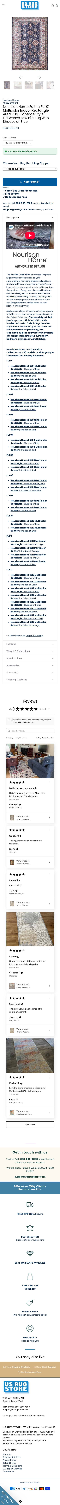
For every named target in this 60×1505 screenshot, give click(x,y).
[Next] (39, 77)
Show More (14, 799)
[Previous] (21, 77)
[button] (30, 217)
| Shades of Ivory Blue (29, 489)
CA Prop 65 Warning (12, 1468)
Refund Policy (9, 1463)
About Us (7, 1454)
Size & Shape (9, 137)
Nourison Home (11, 100)
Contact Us (8, 1471)
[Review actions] (50, 782)
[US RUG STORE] (30, 5)
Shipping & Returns (12, 1457)
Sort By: (38, 738)
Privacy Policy (9, 1460)
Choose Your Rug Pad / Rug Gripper (26, 163)
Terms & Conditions (12, 1465)
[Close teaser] (20, 1501)
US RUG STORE (33, 1483)
